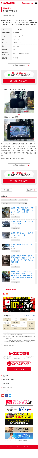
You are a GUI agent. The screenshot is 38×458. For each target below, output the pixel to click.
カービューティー (24, 199)
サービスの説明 (30, 315)
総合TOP (5, 376)
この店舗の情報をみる (19, 65)
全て (4, 199)
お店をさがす (7, 383)
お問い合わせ (18, 369)
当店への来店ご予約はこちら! (18, 81)
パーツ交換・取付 (23, 203)
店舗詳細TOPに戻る (8, 15)
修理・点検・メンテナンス (9, 203)
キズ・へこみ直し (12, 199)
